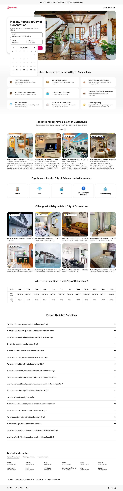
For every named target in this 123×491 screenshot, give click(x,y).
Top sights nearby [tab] (43, 457)
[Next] (64, 129)
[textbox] (18, 42)
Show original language (76, 2)
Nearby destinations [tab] (13, 457)
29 (31, 70)
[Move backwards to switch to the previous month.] (13, 47)
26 (20, 70)
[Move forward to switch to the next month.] (34, 47)
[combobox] (26, 36)
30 (34, 70)
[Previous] (58, 129)
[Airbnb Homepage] (12, 7)
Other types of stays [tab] (28, 457)
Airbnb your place (109, 8)
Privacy (22, 488)
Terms (28, 488)
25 (17, 70)
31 (13, 73)
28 (27, 70)
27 (24, 70)
